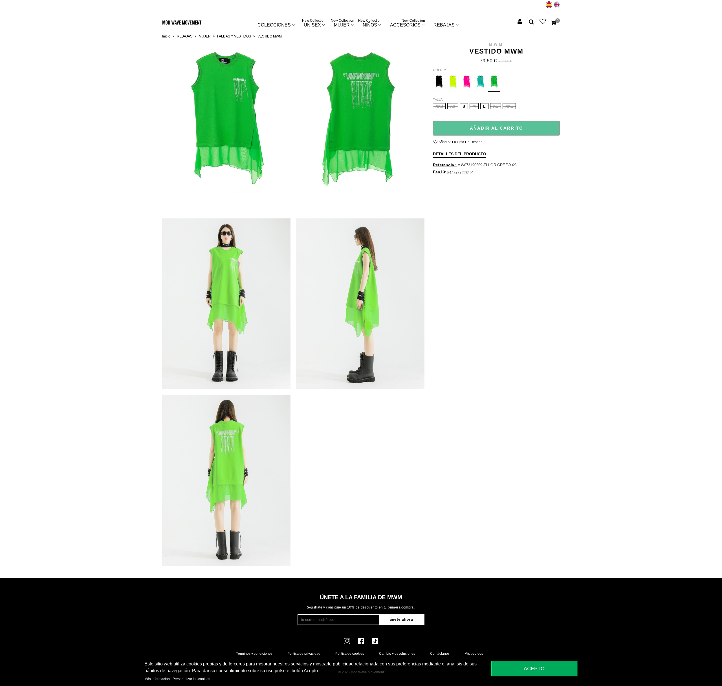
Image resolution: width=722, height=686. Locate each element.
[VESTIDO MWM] (226, 127)
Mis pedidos (474, 654)
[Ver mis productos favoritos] (543, 22)
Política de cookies (349, 654)
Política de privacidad (303, 654)
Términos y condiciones (254, 654)
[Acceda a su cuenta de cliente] (520, 22)
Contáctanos (440, 654)
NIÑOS (370, 23)
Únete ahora (401, 619)
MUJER (342, 23)
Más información (157, 679)
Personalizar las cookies (191, 679)
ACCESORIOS (407, 23)
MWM (496, 44)
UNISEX (313, 23)
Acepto (534, 668)
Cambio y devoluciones (397, 654)
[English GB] (557, 5)
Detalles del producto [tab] (459, 154)
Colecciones (274, 25)
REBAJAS (444, 25)
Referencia (444, 165)
